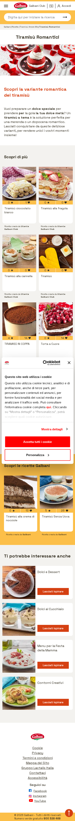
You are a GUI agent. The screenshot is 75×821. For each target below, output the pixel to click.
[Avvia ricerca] (63, 17)
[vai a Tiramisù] (56, 251)
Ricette (15, 27)
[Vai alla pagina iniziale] (37, 738)
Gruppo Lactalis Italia (37, 768)
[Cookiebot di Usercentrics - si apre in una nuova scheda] (44, 362)
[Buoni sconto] (52, 6)
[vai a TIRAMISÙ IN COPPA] (19, 319)
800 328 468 (52, 818)
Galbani (7, 27)
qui (48, 407)
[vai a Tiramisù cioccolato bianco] (19, 184)
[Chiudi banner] (69, 362)
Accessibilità (37, 778)
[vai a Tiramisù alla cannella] (19, 251)
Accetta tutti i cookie (37, 441)
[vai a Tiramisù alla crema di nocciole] (20, 492)
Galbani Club (37, 6)
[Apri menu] (6, 6)
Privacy (37, 753)
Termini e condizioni (37, 758)
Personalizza (35, 454)
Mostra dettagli (52, 429)
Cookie (37, 748)
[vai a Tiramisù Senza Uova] (56, 492)
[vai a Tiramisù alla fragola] (56, 184)
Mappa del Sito (37, 763)
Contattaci (37, 773)
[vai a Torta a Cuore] (56, 319)
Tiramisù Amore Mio (29, 27)
